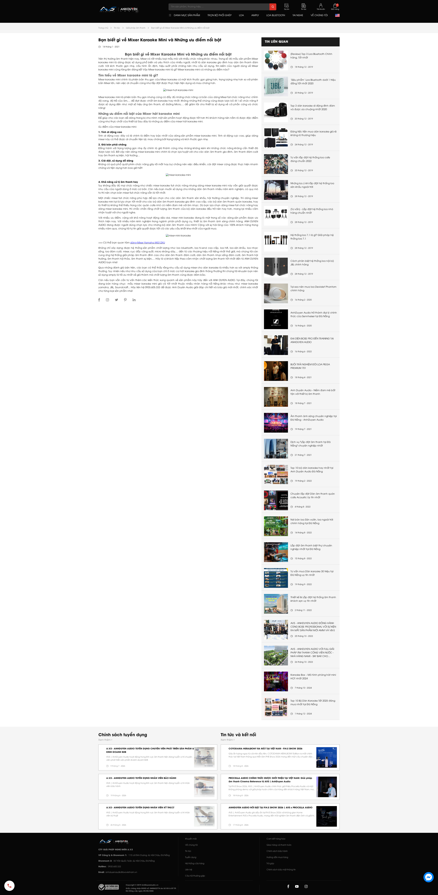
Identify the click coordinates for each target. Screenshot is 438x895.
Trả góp (270, 864)
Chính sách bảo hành (277, 851)
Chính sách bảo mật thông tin (281, 870)
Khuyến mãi (190, 839)
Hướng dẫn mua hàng (277, 857)
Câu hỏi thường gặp (195, 876)
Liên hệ (188, 870)
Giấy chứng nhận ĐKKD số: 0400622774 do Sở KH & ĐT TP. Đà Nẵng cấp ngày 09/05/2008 (151, 890)
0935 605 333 (114, 867)
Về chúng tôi (191, 845)
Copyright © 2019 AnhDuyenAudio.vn (142, 885)
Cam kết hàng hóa (276, 839)
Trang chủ (103, 28)
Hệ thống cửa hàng (194, 864)
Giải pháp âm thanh (135, 28)
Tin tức (117, 28)
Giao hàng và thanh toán (279, 845)
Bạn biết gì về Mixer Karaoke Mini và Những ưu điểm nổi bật (180, 28)
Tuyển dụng (190, 857)
